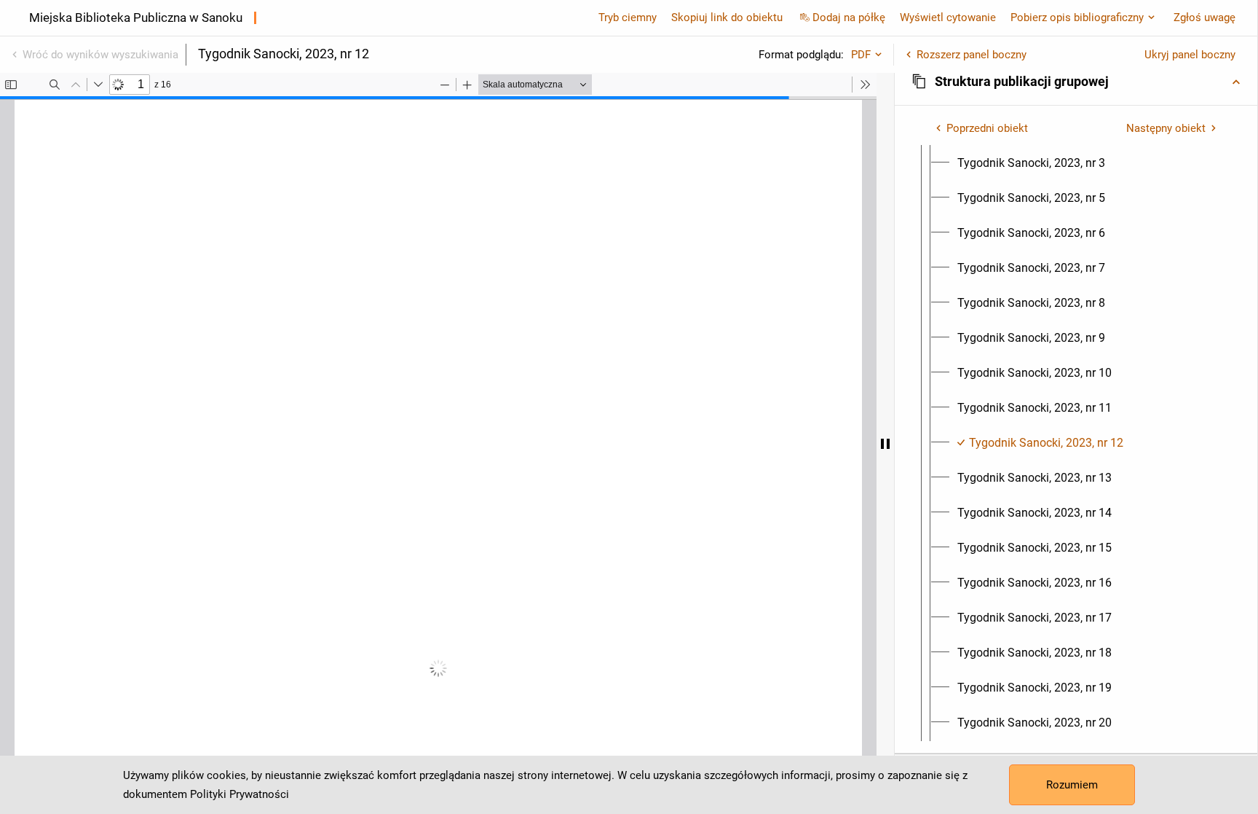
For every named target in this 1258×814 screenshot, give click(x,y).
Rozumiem (1072, 784)
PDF (861, 54)
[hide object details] (885, 443)
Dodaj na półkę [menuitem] (848, 17)
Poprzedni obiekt (987, 128)
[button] (1076, 81)
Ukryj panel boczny (1189, 54)
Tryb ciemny (627, 17)
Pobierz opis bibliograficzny (1077, 17)
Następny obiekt (1166, 128)
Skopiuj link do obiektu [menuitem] (727, 17)
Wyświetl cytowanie (948, 17)
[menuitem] (1031, 163)
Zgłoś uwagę (1204, 17)
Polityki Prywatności (239, 794)
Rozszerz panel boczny (971, 54)
